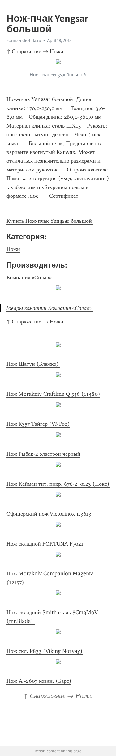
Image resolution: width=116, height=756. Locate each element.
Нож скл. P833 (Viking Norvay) (44, 651)
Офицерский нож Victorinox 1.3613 (48, 513)
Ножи (56, 51)
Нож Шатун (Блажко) (33, 364)
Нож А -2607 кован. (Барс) (38, 681)
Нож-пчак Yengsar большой (40, 99)
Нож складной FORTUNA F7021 (45, 543)
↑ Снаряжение (23, 51)
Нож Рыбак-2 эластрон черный (43, 453)
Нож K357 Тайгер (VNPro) (38, 423)
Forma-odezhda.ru (23, 40)
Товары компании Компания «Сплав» (49, 308)
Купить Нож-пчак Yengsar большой (49, 221)
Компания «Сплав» (29, 277)
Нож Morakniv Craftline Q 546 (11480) (53, 394)
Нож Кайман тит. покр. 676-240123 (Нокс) (58, 483)
